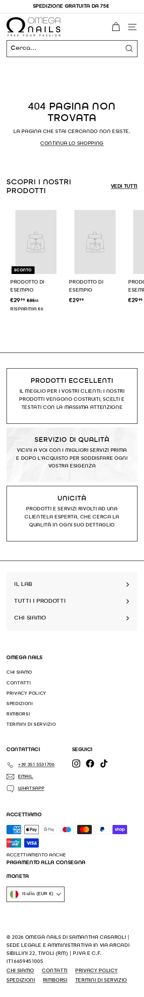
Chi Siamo (19, 672)
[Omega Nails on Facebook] (90, 763)
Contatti (19, 683)
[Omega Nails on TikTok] (104, 763)
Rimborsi (18, 714)
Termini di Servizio (31, 724)
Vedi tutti (124, 186)
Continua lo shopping (72, 143)
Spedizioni (20, 704)
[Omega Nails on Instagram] (76, 763)
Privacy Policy (26, 693)
